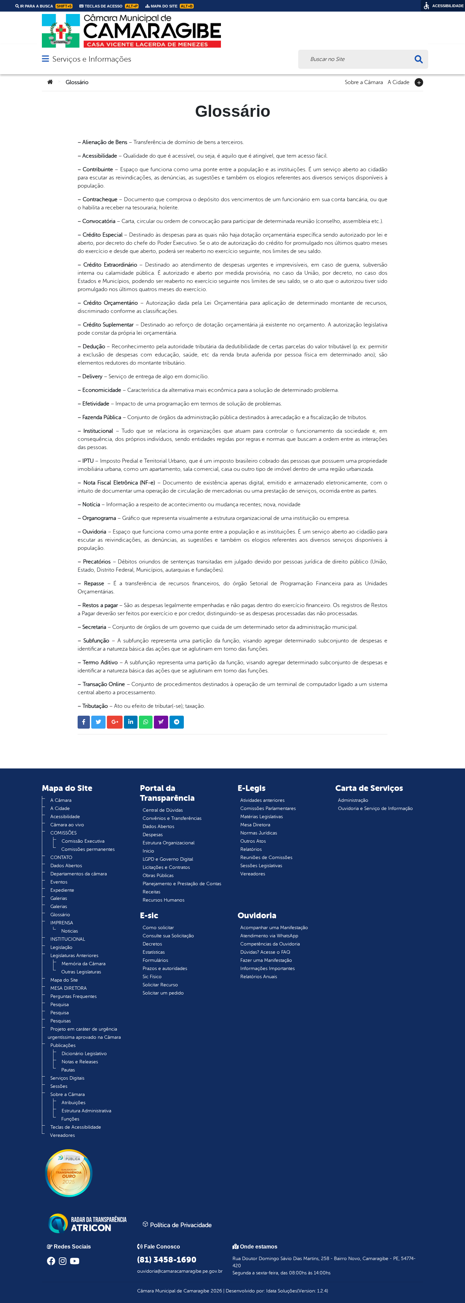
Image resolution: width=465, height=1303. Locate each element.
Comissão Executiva (83, 841)
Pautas (68, 1069)
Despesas (153, 834)
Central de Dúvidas (163, 810)
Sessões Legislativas (261, 865)
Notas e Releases (80, 1061)
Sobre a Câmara (364, 81)
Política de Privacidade (180, 1225)
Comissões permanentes (88, 849)
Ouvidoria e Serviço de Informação (375, 808)
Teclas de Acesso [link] (111, 6)
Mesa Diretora (255, 824)
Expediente (62, 890)
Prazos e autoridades (165, 968)
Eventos (58, 882)
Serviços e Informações (91, 59)
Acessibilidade (65, 816)
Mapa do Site (64, 980)
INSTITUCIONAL (67, 939)
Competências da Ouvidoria (270, 944)
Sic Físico (152, 976)
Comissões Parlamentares (268, 808)
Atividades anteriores (262, 800)
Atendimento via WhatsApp (269, 935)
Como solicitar (158, 927)
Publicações (63, 1045)
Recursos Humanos (164, 900)
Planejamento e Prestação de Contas (182, 883)
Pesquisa (59, 1004)
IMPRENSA (61, 922)
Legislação (61, 947)
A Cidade (399, 81)
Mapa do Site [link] (171, 6)
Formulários (155, 960)
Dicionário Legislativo (84, 1053)
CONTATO (61, 857)
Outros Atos (253, 841)
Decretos (152, 944)
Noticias (69, 931)
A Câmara (60, 800)
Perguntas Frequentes (73, 996)
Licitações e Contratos (166, 867)
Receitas (151, 891)
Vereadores (62, 1135)
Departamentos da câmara (78, 873)
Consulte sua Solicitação (168, 935)
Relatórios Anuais (258, 976)
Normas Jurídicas (258, 833)
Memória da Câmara (84, 963)
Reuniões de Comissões (266, 857)
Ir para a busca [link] (45, 6)
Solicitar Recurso (160, 984)
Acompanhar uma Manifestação (274, 927)
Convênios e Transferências (172, 818)
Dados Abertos (66, 865)
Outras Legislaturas (81, 971)
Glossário (60, 914)
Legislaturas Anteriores (74, 955)
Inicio (148, 851)
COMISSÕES (63, 833)
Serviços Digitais (67, 1078)
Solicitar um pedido (163, 993)
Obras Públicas (158, 875)
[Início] (50, 82)
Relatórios (251, 849)
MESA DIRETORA (68, 988)
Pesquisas (60, 1020)
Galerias (58, 898)
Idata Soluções (281, 1290)
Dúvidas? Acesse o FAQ (265, 952)
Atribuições (73, 1102)
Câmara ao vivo (67, 824)
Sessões (58, 1086)
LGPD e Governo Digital (168, 859)
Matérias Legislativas (261, 816)
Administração (353, 800)
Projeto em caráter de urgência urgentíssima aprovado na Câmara (84, 1033)
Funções (70, 1119)
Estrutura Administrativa (86, 1110)
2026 (215, 1290)
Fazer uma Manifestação (266, 960)
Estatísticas (154, 952)
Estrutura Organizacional (168, 842)
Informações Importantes (267, 968)
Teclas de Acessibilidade (75, 1127)
